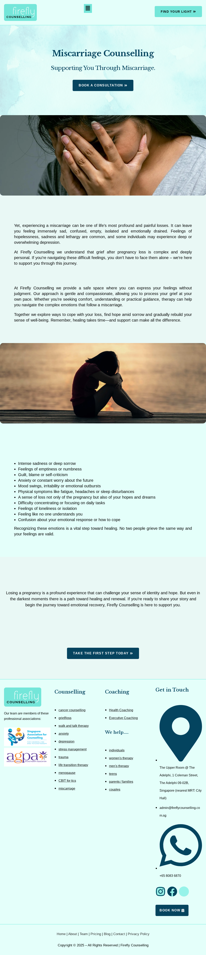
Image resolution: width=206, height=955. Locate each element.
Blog (107, 934)
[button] (88, 8)
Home (61, 934)
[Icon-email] (184, 891)
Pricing (96, 934)
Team (84, 934)
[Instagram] (161, 891)
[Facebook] (172, 891)
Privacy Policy (138, 934)
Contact (119, 934)
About (72, 934)
